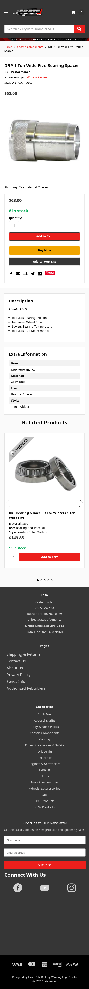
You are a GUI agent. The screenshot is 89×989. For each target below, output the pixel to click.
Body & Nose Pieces (44, 727)
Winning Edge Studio (64, 977)
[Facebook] (11, 273)
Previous (8, 503)
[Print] (25, 273)
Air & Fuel (44, 714)
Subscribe (44, 865)
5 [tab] (52, 580)
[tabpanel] (44, 500)
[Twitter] (33, 273)
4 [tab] (48, 580)
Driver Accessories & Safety (44, 745)
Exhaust (44, 770)
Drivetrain (44, 751)
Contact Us (16, 661)
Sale (44, 795)
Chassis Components (44, 733)
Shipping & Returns (24, 654)
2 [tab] (41, 580)
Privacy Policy (18, 674)
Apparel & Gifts (44, 720)
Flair (30, 977)
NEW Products (44, 807)
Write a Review (37, 77)
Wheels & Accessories (44, 788)
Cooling (44, 739)
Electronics (44, 757)
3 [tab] (45, 580)
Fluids (44, 776)
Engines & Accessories (44, 764)
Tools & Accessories (45, 782)
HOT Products (44, 801)
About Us (15, 667)
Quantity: (15, 218)
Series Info (16, 681)
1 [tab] (38, 580)
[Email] (18, 273)
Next (81, 503)
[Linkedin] (40, 273)
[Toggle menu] (6, 12)
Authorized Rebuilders (26, 688)
